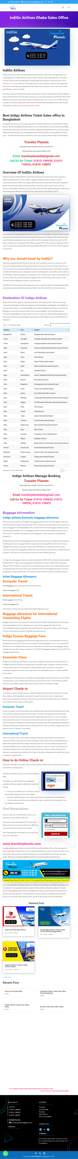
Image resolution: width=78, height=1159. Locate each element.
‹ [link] (58, 471)
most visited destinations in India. (28, 105)
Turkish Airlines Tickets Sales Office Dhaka (16, 966)
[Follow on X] (44, 1129)
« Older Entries (7, 977)
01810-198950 (14, 1112)
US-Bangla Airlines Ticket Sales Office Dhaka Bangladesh (52, 931)
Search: (47, 325)
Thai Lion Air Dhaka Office (15, 930)
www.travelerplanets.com (22, 844)
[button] (18, 330)
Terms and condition (45, 1116)
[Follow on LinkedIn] (48, 1129)
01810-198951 (14, 1115)
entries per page (14, 325)
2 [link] (65, 471)
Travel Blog (13, 891)
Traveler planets (9, 848)
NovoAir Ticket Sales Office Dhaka (51, 1007)
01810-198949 (14, 2)
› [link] (68, 471)
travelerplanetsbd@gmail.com (40, 494)
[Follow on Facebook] (40, 1129)
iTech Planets (36, 1156)
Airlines (16, 933)
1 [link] (61, 471)
